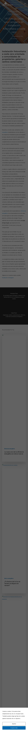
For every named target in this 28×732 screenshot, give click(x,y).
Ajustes (14, 723)
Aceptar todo (14, 728)
